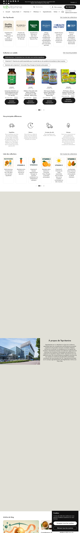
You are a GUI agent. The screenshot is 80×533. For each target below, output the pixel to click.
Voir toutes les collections (68, 17)
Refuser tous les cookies (65, 528)
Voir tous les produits (70, 53)
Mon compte (58, 7)
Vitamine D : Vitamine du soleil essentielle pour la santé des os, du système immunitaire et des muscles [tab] (35, 61)
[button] (70, 7)
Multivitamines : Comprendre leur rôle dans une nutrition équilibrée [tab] (24, 57)
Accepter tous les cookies (65, 523)
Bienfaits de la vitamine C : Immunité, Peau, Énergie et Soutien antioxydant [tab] (26, 65)
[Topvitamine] (12, 7)
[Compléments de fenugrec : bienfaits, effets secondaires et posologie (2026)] (49, 525)
